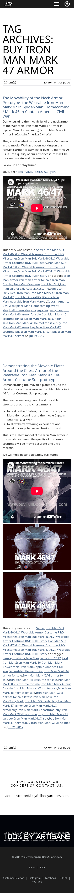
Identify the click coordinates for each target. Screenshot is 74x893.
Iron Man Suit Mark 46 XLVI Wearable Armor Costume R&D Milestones (33, 254)
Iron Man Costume (27, 284)
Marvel (41, 301)
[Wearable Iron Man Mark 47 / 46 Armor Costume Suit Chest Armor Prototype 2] (37, 526)
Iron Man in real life (28, 297)
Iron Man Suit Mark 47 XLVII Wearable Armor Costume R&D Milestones (34, 267)
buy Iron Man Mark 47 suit (33, 332)
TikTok (63, 878)
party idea (56, 310)
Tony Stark (16, 701)
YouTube (37, 881)
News (32, 867)
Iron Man (32, 658)
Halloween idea (19, 310)
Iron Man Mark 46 (43, 293)
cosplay (31, 288)
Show (47, 83)
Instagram (35, 878)
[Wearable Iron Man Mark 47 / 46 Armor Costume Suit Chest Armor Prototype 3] (37, 575)
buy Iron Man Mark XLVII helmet (47, 723)
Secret (40, 250)
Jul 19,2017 (37, 336)
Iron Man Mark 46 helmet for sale (32, 323)
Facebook (50, 878)
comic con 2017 (50, 658)
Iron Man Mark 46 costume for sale (33, 680)
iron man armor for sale (35, 280)
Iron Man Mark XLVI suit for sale (35, 688)
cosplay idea (39, 310)
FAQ (42, 867)
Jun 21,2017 (15, 727)
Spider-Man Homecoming (32, 306)
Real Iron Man (20, 293)
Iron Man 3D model (38, 701)
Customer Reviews (13, 878)
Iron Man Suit (50, 284)
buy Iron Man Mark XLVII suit (28, 718)
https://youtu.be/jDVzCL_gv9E (36, 172)
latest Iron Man (34, 697)
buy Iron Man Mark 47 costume (33, 710)
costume (43, 288)
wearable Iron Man (23, 301)
